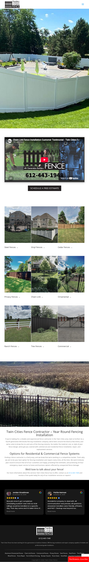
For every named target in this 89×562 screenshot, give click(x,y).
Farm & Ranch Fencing (33, 556)
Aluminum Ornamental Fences (14, 553)
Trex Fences (80, 553)
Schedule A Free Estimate (44, 188)
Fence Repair (21, 556)
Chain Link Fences (30, 553)
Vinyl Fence (72, 553)
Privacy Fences (54, 553)
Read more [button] (11, 511)
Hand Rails (64, 556)
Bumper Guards (46, 556)
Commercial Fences (43, 553)
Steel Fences (64, 553)
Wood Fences (12, 556)
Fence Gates (55, 556)
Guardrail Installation (74, 556)
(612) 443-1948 (73, 473)
